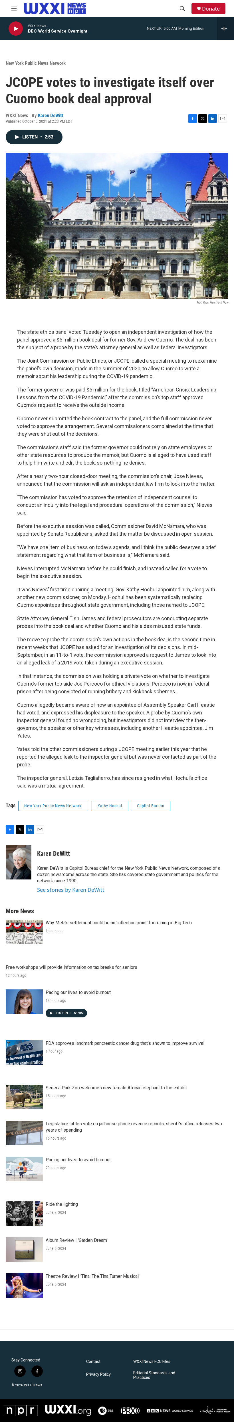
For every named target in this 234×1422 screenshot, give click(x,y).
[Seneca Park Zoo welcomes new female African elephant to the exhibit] (24, 1097)
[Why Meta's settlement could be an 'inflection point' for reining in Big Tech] (24, 932)
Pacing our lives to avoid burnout (78, 992)
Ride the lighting (62, 1204)
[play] (15, 28)
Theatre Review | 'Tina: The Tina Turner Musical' (93, 1276)
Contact (93, 1361)
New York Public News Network (36, 63)
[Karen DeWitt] (18, 862)
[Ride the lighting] (24, 1213)
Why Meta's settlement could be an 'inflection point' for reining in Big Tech (119, 922)
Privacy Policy (98, 1374)
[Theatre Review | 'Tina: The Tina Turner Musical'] (24, 1285)
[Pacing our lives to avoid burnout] (24, 1001)
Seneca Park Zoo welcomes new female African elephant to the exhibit (116, 1087)
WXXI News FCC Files (151, 1361)
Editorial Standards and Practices (154, 1375)
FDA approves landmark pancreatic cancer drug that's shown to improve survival (125, 1043)
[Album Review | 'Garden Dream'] (24, 1249)
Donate (211, 9)
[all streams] (225, 28)
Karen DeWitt (50, 115)
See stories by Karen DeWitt (70, 889)
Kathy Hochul (110, 806)
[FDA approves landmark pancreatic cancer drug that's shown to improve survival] (24, 1052)
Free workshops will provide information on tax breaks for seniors (71, 967)
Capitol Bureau (150, 806)
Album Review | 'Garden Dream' (77, 1240)
